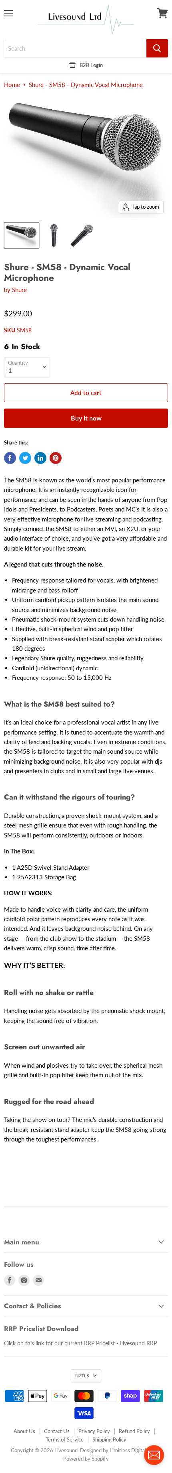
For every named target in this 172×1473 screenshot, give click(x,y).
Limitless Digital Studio (136, 1450)
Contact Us (57, 1431)
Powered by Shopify (86, 1458)
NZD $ (82, 1375)
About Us (24, 1431)
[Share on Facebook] (10, 458)
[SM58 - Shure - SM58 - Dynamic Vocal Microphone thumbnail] (21, 235)
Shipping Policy (109, 1439)
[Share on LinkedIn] (40, 458)
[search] (75, 48)
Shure (19, 289)
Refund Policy (134, 1431)
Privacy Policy (94, 1431)
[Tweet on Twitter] (25, 458)
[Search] (157, 48)
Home (12, 84)
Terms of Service (65, 1439)
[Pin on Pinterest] (56, 458)
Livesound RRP (138, 1343)
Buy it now (86, 418)
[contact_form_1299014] (154, 1455)
